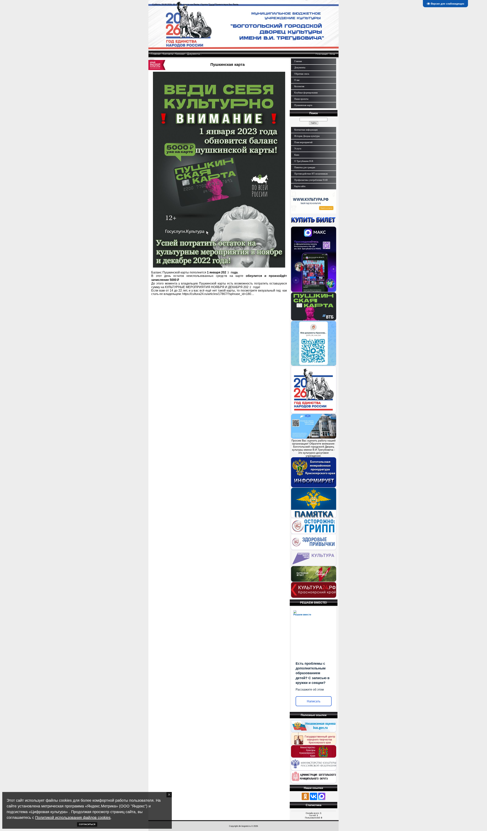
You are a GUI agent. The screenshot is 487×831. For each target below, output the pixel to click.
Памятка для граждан (304, 167)
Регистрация (322, 54)
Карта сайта (299, 186)
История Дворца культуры (307, 136)
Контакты (168, 53)
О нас (297, 80)
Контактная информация (306, 129)
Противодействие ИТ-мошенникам (311, 173)
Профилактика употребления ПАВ (311, 180)
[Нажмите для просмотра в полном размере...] (219, 266)
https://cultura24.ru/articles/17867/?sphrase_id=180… (218, 294)
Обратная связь (301, 74)
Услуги (297, 148)
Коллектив (299, 86)
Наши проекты (301, 99)
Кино (296, 155)
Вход (332, 54)
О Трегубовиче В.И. (304, 161)
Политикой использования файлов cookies (73, 817)
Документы (193, 53)
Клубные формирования (306, 92)
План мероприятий (303, 142)
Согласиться (87, 824)
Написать (313, 701)
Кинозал (180, 53)
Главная (156, 53)
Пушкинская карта (303, 105)
